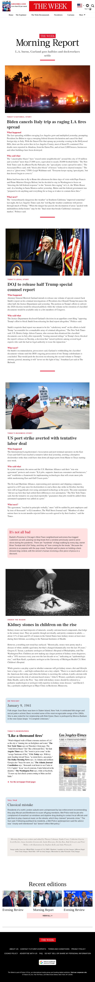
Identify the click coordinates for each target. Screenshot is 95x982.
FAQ (41, 953)
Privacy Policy (78, 949)
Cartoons (70, 15)
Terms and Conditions (58, 949)
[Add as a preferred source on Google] (47, 962)
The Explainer (21, 15)
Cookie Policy (11, 953)
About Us (14, 949)
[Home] (10, 15)
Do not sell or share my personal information (68, 953)
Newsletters (58, 15)
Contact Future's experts (33, 949)
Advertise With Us (28, 953)
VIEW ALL (47, 916)
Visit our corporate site (79, 972)
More (81, 15)
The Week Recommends (40, 15)
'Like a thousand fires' (25, 735)
